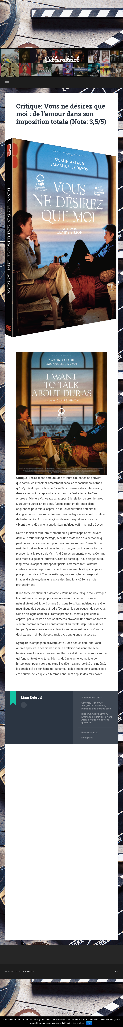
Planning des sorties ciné (96, 708)
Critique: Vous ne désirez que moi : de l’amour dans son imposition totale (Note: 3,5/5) (61, 114)
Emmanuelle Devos (92, 716)
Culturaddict (61, 59)
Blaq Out (86, 713)
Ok (89, 1023)
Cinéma (85, 702)
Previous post (89, 732)
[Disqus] (61, 787)
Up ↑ (115, 971)
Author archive (24, 705)
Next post (87, 737)
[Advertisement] (61, 24)
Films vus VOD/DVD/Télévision (93, 704)
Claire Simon (99, 713)
